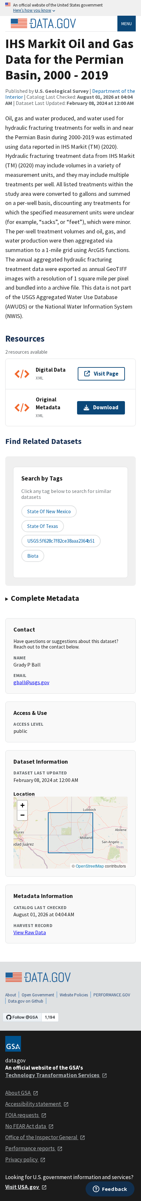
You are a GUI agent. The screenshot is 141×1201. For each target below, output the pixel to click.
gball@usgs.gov (31, 682)
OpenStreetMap (90, 866)
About (10, 995)
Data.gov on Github (25, 1001)
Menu (126, 23)
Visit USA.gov (22, 1187)
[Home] (43, 23)
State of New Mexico (49, 511)
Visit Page (106, 373)
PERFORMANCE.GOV (111, 995)
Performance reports (30, 1148)
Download (105, 407)
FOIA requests (22, 1115)
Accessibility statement (33, 1104)
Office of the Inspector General (41, 1137)
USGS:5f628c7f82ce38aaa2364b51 (61, 541)
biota (32, 556)
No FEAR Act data (26, 1126)
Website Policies (74, 995)
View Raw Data (29, 932)
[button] (22, 805)
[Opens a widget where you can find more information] (110, 1189)
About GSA (18, 1092)
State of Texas (42, 526)
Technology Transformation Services (52, 1075)
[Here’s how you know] (70, 8)
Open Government (38, 995)
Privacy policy (22, 1159)
